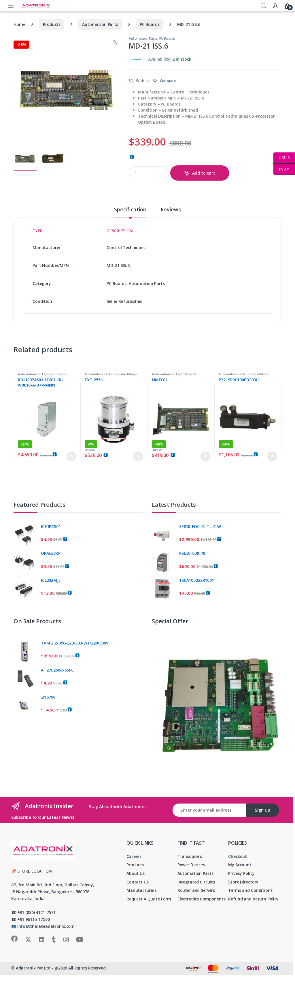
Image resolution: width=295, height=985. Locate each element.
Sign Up (262, 810)
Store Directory (243, 882)
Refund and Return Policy (253, 899)
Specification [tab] (130, 210)
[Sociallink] (14, 939)
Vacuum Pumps (126, 374)
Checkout (237, 856)
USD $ (281, 157)
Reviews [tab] (170, 210)
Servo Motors (257, 374)
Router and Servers (196, 890)
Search (263, 6)
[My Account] (275, 5)
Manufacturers (141, 890)
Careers (133, 856)
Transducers (189, 856)
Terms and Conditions (250, 890)
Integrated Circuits (196, 882)
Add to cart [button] (71, 456)
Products (51, 24)
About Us (135, 873)
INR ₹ (281, 169)
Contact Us (137, 882)
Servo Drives (56, 374)
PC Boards (150, 24)
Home (19, 24)
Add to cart (203, 173)
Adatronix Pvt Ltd (33, 968)
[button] (114, 42)
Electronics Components (201, 899)
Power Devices (191, 864)
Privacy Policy (241, 873)
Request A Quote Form (148, 899)
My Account (239, 864)
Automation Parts (100, 24)
